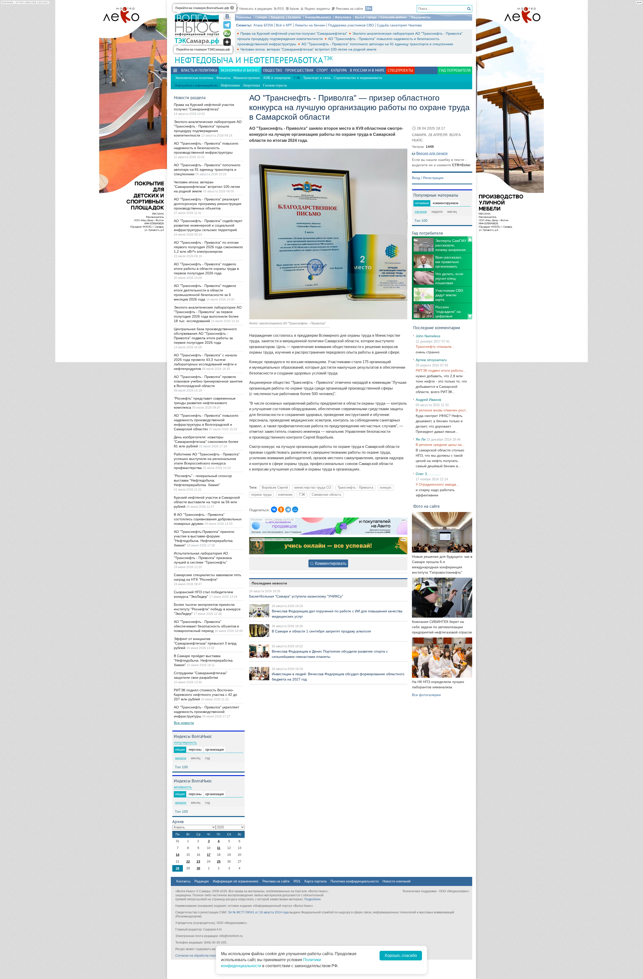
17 (208, 855)
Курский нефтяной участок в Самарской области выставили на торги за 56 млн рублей (207, 501)
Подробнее (312, 899)
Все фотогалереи (426, 695)
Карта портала (315, 881)
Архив (294, 9)
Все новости (184, 723)
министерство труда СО (312, 487)
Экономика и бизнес (240, 70)
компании (285, 494)
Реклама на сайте (349, 9)
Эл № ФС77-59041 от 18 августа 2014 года (258, 912)
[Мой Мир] (295, 509)
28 (177, 868)
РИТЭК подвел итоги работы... (441, 370)
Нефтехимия (230, 85)
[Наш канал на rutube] (227, 33)
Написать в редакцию (255, 9)
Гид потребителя (455, 70)
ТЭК (328, 58)
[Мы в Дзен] (227, 42)
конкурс (386, 487)
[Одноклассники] (281, 509)
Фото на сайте (426, 506)
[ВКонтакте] (274, 509)
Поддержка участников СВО (351, 25)
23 (198, 861)
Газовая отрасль (275, 85)
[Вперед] (470, 316)
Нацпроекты (421, 17)
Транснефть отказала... (435, 347)
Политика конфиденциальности (355, 881)
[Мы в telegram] (227, 25)
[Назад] (470, 239)
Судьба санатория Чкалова (399, 25)
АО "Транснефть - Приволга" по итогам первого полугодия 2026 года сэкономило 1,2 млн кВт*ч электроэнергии (208, 246)
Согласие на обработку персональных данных (208, 955)
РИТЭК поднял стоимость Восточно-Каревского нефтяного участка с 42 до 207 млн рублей (205, 694)
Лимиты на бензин (310, 25)
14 (177, 855)
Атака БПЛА (263, 25)
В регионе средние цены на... (440, 445)
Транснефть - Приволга (355, 487)
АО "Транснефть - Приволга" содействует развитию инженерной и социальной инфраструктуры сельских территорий (208, 225)
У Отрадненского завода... (437, 484)
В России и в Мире (367, 70)
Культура (339, 70)
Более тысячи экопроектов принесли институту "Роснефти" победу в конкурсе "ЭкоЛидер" (207, 609)
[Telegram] (288, 509)
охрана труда (261, 494)
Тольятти (277, 17)
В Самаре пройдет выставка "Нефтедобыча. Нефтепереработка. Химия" (204, 660)
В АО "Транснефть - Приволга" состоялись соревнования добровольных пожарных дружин (208, 519)
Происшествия (299, 70)
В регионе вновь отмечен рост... (442, 410)
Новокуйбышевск (318, 17)
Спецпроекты (400, 70)
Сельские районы (393, 17)
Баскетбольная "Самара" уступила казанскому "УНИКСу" (296, 596)
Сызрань (294, 17)
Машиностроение (246, 78)
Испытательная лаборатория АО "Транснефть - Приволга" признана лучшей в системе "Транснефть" (203, 557)
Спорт (322, 70)
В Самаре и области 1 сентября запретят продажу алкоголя (321, 631)
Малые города (366, 17)
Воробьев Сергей (275, 487)
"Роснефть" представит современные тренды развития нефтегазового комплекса (205, 402)
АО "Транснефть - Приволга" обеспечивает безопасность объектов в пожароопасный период (206, 626)
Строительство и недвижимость (358, 78)
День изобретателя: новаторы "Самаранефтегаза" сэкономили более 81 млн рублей (206, 441)
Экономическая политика (194, 78)
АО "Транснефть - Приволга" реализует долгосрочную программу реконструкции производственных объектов (207, 203)
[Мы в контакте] (227, 16)
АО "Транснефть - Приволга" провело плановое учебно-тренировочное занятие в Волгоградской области (208, 381)
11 (218, 848)
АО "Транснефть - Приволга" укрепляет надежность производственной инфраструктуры (206, 711)
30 (198, 868)
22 (188, 861)
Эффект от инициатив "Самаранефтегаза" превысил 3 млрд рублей (205, 643)
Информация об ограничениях (235, 881)
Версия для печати (432, 153)
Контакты (183, 881)
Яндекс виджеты (317, 9)
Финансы (223, 78)
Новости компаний (396, 881)
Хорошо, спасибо (401, 955)
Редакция (201, 881)
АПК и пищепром (276, 78)
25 (219, 861)
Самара (261, 17)
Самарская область (326, 494)
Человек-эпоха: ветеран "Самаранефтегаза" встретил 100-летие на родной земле (308, 49)
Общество (272, 70)
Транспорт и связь (317, 78)
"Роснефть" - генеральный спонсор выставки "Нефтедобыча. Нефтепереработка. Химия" (203, 480)
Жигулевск (343, 17)
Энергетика (251, 85)
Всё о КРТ (284, 25)
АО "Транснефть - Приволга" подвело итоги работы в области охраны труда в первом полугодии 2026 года (206, 268)
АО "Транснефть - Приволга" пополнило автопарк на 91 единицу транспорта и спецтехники (377, 44)
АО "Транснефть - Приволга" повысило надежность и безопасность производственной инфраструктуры (206, 147)
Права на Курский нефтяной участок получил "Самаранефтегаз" (294, 33)
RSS (280, 9)
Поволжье (243, 17)
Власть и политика (199, 70)
